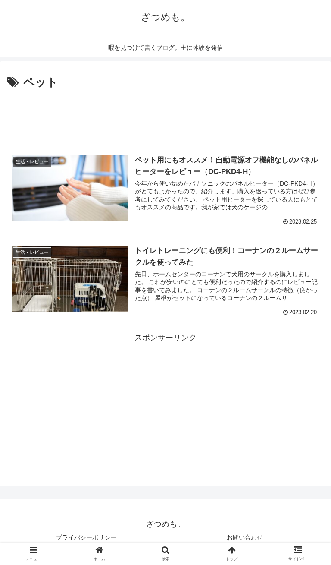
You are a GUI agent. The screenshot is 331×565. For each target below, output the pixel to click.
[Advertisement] (165, 115)
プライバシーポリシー (86, 537)
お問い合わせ (245, 537)
